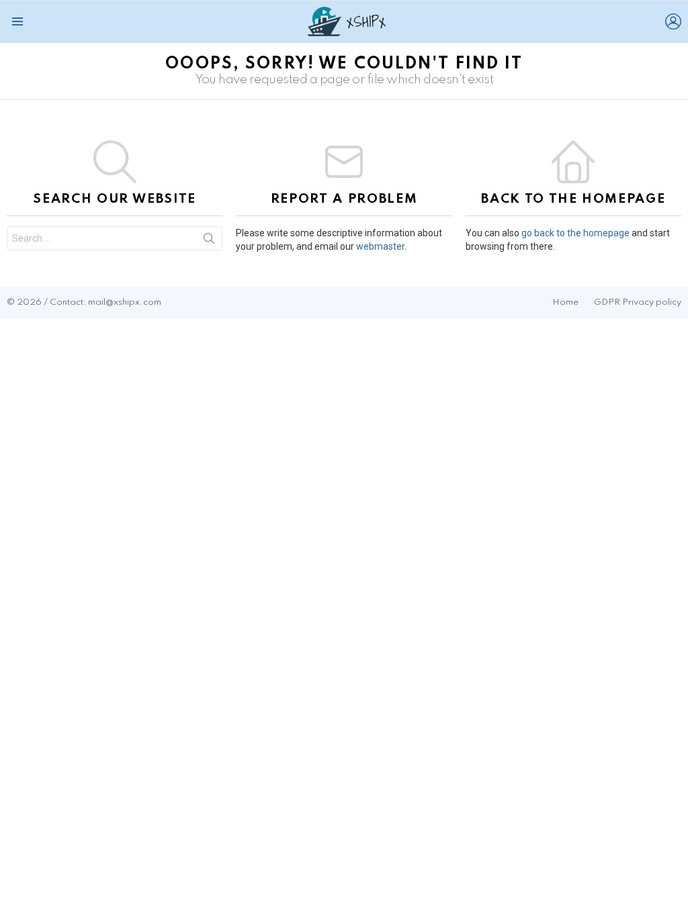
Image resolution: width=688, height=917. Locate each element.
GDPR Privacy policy (637, 302)
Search (209, 241)
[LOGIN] (673, 21)
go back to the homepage (575, 233)
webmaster (380, 246)
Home (565, 302)
